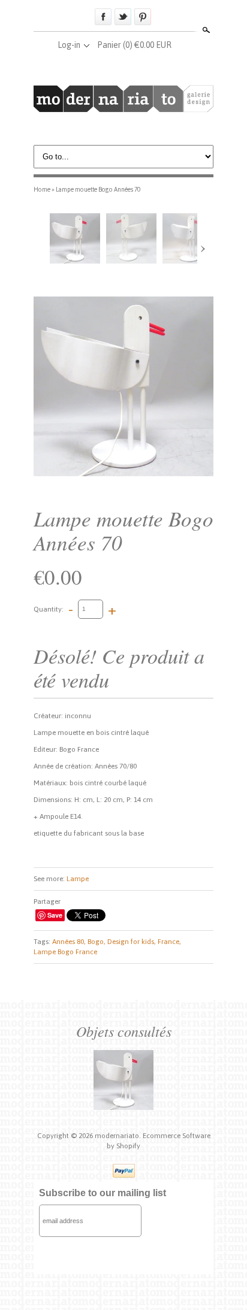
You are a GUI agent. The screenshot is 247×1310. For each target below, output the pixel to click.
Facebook (103, 16)
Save (54, 914)
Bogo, (97, 941)
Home (42, 189)
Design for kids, (131, 941)
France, (169, 941)
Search (205, 30)
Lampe (78, 879)
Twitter (123, 16)
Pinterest (142, 16)
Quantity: (49, 608)
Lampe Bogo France (65, 952)
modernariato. (119, 1135)
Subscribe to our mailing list (102, 1193)
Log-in (69, 45)
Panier (134, 45)
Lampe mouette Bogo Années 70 (98, 189)
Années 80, (69, 941)
